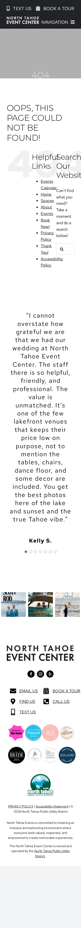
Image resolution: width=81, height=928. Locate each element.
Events (47, 213)
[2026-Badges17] (16, 748)
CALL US (61, 701)
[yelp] (50, 674)
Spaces (47, 200)
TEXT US (27, 712)
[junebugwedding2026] (35, 750)
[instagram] (40, 674)
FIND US (27, 701)
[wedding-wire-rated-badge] (33, 726)
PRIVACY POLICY (21, 806)
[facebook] (31, 674)
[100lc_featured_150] (67, 727)
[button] (19, 8)
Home (46, 194)
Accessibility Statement (52, 806)
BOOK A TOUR (66, 690)
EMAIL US (28, 690)
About (46, 207)
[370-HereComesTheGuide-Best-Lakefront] (50, 748)
